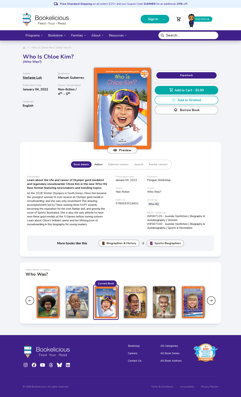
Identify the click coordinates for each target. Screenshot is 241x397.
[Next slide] (211, 300)
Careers (132, 353)
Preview (125, 150)
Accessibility (187, 386)
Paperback (186, 75)
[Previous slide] (30, 300)
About (95, 35)
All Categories (169, 346)
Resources (116, 35)
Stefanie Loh (32, 78)
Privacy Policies (209, 386)
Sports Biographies (168, 243)
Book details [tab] (81, 164)
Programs (33, 35)
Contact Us (134, 361)
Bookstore (55, 35)
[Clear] (214, 35)
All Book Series (170, 353)
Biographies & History (121, 243)
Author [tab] (98, 164)
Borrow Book (187, 110)
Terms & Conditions (162, 386)
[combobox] (188, 35)
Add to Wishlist (189, 100)
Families (77, 35)
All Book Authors (171, 361)
